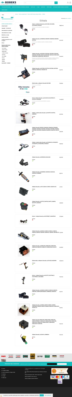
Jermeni (3, 54)
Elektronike (4, 51)
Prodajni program (6, 7)
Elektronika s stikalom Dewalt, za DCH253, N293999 (44, 260)
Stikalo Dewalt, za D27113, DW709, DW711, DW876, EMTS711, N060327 (44, 202)
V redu (41, 395)
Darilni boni (4, 9)
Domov (16, 14)
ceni (66, 18)
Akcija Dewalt (4, 25)
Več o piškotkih (48, 395)
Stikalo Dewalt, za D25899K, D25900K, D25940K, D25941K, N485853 (43, 172)
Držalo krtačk (4, 49)
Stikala (3, 61)
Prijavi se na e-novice (52, 364)
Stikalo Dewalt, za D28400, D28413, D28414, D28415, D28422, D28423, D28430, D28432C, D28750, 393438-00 (45, 232)
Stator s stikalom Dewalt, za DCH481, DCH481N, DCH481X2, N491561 (43, 25)
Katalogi (33, 7)
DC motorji (4, 48)
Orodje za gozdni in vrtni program (7, 40)
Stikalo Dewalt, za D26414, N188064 (40, 334)
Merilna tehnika (5, 37)
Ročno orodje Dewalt (23, 14)
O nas (38, 7)
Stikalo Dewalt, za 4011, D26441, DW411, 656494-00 (44, 186)
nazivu (69, 18)
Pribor (3, 42)
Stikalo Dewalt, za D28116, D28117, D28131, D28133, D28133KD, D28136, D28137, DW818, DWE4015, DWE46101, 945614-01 (45, 306)
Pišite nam (49, 7)
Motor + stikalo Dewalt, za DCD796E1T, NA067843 (44, 216)
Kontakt (43, 7)
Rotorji (3, 57)
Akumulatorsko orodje (6, 32)
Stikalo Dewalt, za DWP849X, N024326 (41, 157)
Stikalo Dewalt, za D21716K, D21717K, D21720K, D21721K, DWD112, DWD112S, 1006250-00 (45, 69)
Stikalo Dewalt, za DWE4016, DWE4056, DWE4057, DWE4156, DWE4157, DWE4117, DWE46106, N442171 (44, 246)
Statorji (3, 59)
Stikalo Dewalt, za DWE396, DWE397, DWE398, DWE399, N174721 (45, 39)
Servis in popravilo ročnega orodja (20, 7)
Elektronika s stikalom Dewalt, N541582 (41, 83)
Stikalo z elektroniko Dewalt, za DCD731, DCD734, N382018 (43, 113)
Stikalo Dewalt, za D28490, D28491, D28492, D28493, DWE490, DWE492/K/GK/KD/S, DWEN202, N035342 (44, 291)
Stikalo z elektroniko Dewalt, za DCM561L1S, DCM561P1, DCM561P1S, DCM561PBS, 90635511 (45, 143)
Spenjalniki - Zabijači (6, 63)
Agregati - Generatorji (6, 28)
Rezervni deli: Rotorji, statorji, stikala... (6, 46)
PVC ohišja (4, 56)
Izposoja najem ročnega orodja (60, 7)
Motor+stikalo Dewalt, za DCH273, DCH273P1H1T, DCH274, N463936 (43, 98)
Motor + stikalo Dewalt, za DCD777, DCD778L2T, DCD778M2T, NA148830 (43, 276)
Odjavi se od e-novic (62, 364)
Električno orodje (5, 34)
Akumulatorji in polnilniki (7, 30)
